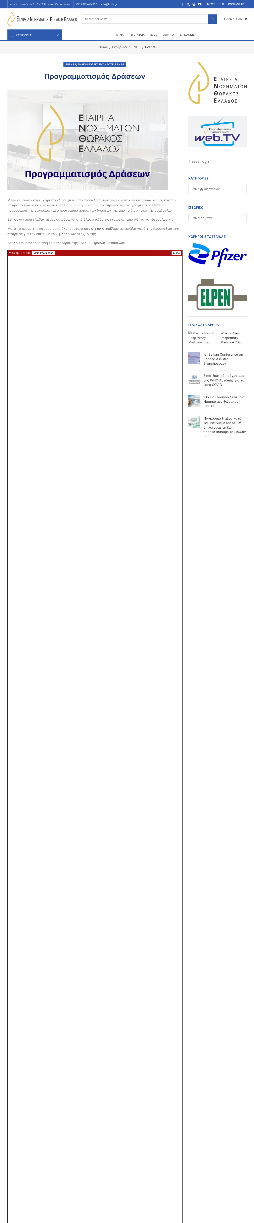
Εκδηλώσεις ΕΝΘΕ (126, 47)
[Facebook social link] (183, 4)
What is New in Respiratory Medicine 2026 (231, 337)
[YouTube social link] (200, 4)
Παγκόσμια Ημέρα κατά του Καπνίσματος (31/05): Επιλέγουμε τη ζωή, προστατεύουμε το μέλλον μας (224, 427)
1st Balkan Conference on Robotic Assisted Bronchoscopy (223, 358)
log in (205, 161)
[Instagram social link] (194, 4)
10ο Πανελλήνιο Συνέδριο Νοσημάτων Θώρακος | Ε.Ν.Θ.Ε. (223, 401)
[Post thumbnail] (202, 338)
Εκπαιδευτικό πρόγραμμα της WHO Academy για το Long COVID (223, 380)
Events (150, 47)
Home (103, 47)
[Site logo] (42, 19)
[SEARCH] (212, 19)
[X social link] (188, 4)
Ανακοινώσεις (88, 64)
